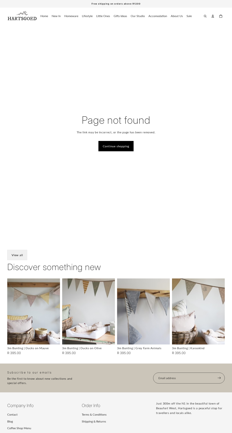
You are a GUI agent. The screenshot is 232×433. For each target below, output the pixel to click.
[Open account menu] (213, 16)
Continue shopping (116, 146)
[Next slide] (54, 311)
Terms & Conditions (94, 414)
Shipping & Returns (94, 421)
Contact (12, 414)
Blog (10, 421)
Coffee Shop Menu (19, 428)
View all (17, 255)
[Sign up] (219, 378)
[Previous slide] (12, 311)
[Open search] (205, 16)
